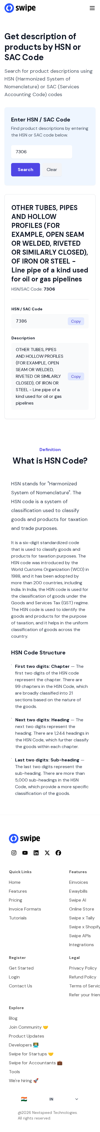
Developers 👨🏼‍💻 (24, 1045)
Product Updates (26, 1036)
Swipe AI (77, 900)
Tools (14, 1072)
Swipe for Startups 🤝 (31, 1054)
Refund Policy (82, 977)
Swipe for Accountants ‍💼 (35, 1063)
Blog (13, 1018)
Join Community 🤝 (28, 1027)
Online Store (81, 909)
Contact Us (20, 986)
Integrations (81, 945)
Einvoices (78, 882)
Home (15, 882)
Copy (76, 321)
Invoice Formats (25, 909)
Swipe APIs (80, 936)
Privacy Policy (83, 968)
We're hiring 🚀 (24, 1081)
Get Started (21, 968)
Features (18, 891)
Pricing (15, 900)
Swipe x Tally (82, 918)
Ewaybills (78, 891)
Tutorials (18, 918)
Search (25, 169)
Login (14, 977)
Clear (52, 169)
